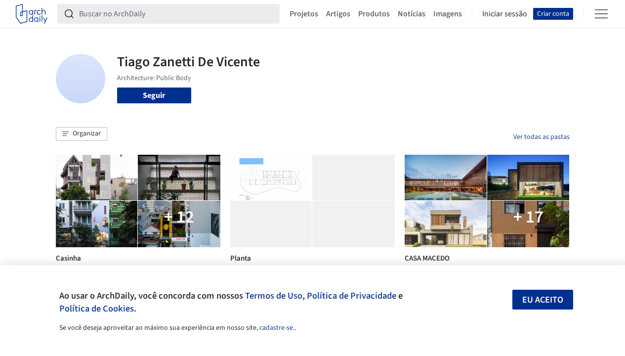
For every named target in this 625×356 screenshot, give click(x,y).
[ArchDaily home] (31, 14)
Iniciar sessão (504, 13)
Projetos (304, 13)
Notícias (411, 13)
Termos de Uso (273, 295)
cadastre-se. (276, 328)
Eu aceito (542, 300)
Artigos (338, 13)
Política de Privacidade (351, 295)
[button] (81, 134)
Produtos (374, 13)
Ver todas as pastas (541, 137)
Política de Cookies (96, 308)
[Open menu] (601, 14)
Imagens (447, 13)
